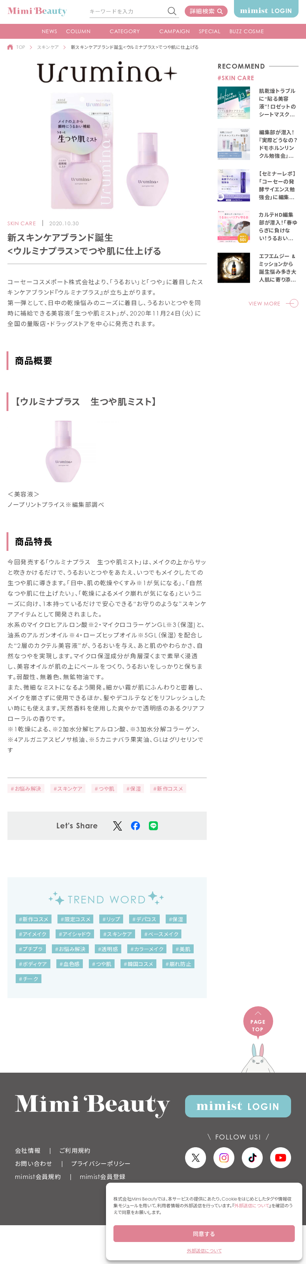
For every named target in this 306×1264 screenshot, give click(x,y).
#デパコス (144, 919)
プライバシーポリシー (101, 1163)
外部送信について (251, 1205)
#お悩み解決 (25, 788)
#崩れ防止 (178, 964)
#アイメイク (33, 934)
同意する (204, 1233)
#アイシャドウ (75, 934)
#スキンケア (67, 788)
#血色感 (69, 964)
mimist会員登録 (103, 1176)
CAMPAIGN (174, 31)
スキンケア (48, 47)
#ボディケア (33, 964)
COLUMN (78, 31)
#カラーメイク (147, 949)
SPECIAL (210, 31)
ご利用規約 (75, 1150)
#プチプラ (31, 949)
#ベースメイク (161, 934)
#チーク (28, 979)
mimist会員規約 (38, 1176)
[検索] (172, 12)
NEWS (49, 31)
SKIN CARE (21, 223)
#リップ (111, 919)
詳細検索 (202, 11)
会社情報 (28, 1150)
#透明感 (108, 949)
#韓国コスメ (138, 964)
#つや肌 (104, 788)
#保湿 (133, 788)
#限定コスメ (75, 919)
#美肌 (182, 949)
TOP (20, 47)
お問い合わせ (34, 1163)
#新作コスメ (168, 788)
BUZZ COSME (247, 31)
